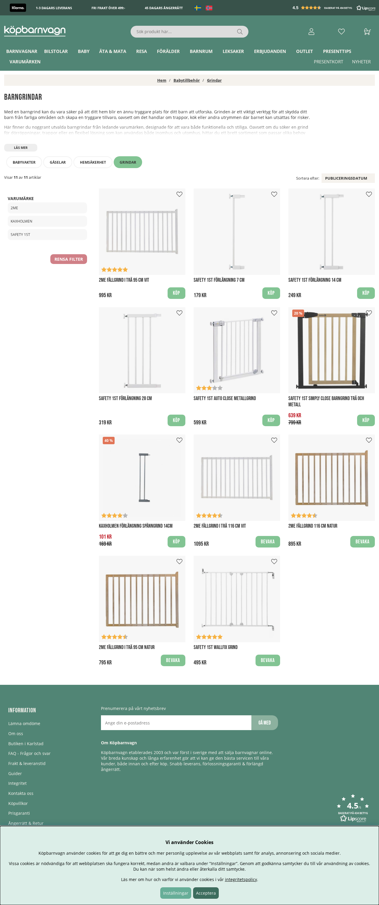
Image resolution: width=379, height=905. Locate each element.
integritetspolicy (241, 879)
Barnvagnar (21, 51)
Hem (161, 80)
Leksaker (233, 51)
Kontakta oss (20, 793)
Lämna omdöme (24, 723)
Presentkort (328, 62)
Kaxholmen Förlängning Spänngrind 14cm (136, 526)
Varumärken (25, 62)
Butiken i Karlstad (26, 743)
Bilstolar (56, 51)
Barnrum (201, 51)
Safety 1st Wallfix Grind (215, 647)
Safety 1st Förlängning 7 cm (219, 280)
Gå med (264, 723)
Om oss (15, 733)
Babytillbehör (187, 80)
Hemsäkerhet (93, 162)
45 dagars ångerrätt (164, 8)
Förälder (168, 51)
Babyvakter (24, 162)
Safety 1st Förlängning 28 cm (125, 398)
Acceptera (206, 893)
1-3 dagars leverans (54, 8)
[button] (334, 7)
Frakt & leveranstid (27, 763)
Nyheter (361, 62)
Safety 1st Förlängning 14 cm (314, 280)
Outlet (304, 51)
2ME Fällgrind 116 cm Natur (312, 526)
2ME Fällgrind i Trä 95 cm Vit (124, 280)
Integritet (17, 783)
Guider (15, 773)
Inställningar (175, 893)
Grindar (214, 80)
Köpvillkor (18, 803)
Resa (141, 51)
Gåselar (58, 162)
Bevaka (268, 542)
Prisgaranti (19, 813)
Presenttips (337, 51)
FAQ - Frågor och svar (29, 753)
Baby (83, 51)
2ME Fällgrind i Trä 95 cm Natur (127, 647)
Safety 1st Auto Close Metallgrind (225, 398)
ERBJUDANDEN (270, 51)
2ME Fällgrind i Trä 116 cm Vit (220, 526)
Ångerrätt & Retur (26, 823)
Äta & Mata (112, 51)
